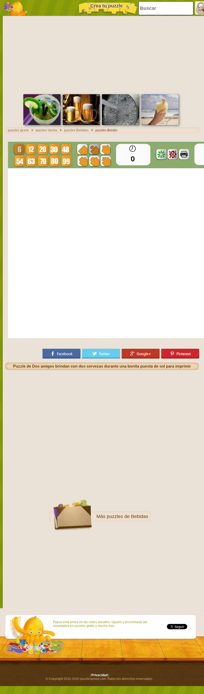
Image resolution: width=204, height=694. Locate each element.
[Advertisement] (102, 54)
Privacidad (99, 675)
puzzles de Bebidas (127, 516)
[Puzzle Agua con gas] (120, 124)
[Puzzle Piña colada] (159, 124)
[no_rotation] (172, 154)
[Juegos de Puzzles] (16, 8)
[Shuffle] (161, 154)
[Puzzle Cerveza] (81, 124)
